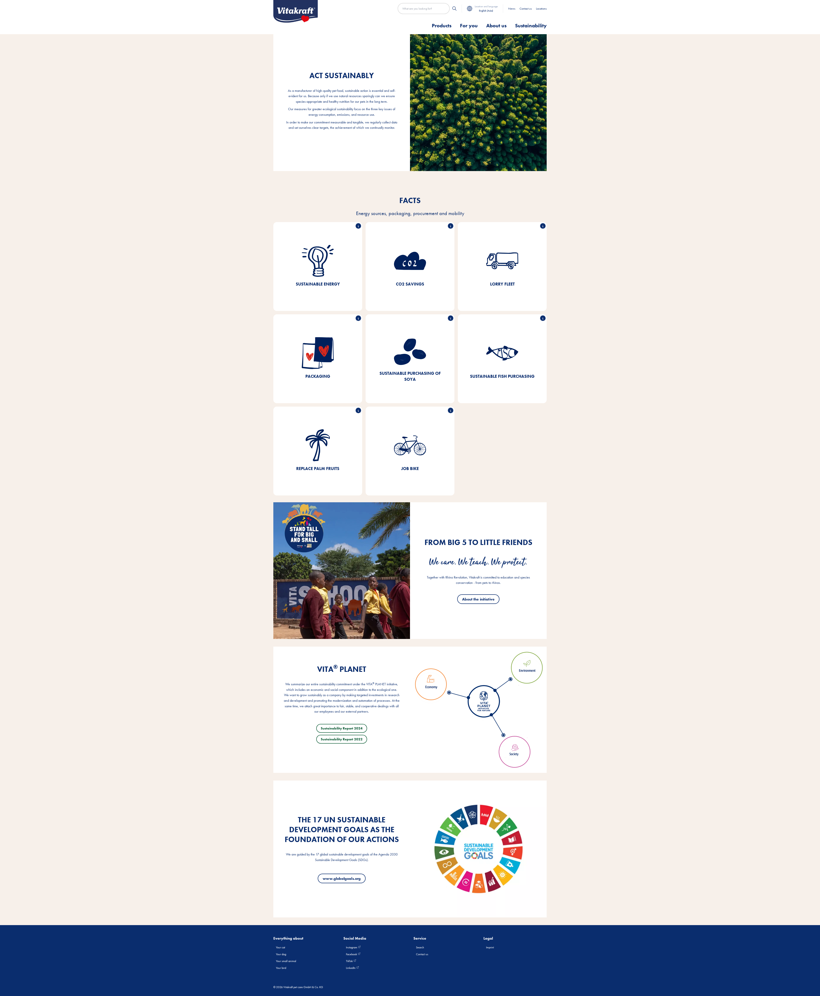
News (511, 8)
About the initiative (478, 599)
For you (469, 25)
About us (496, 25)
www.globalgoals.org (342, 878)
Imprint (490, 947)
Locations (541, 8)
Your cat (280, 947)
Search (420, 947)
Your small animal (286, 961)
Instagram (352, 947)
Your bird (281, 968)
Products (441, 25)
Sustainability (531, 25)
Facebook (352, 954)
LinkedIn (351, 968)
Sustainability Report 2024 (342, 728)
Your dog (281, 954)
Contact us (526, 8)
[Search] (454, 8)
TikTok (349, 961)
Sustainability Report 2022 (342, 739)
